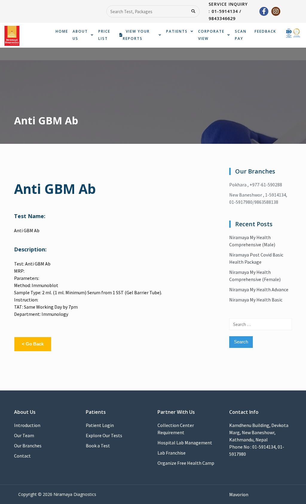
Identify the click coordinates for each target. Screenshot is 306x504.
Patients (177, 31)
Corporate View (211, 35)
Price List (104, 35)
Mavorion (238, 494)
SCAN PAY (241, 35)
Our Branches (28, 446)
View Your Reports (136, 35)
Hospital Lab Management (184, 443)
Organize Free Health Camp (185, 463)
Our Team (24, 435)
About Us (80, 35)
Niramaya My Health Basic (255, 300)
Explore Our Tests (104, 435)
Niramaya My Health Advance (258, 289)
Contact (22, 456)
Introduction (27, 425)
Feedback (265, 31)
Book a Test (98, 446)
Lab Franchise (171, 453)
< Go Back (33, 343)
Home (62, 31)
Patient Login (100, 425)
